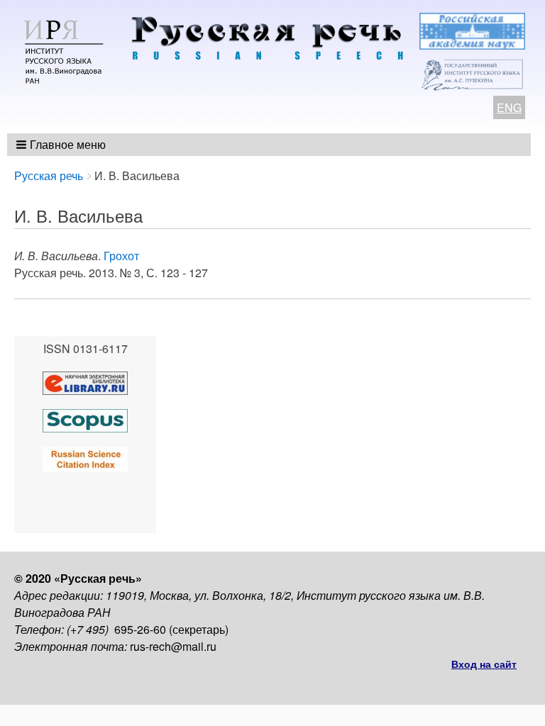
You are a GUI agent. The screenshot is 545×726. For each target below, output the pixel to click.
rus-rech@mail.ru (173, 646)
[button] (62, 144)
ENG (509, 107)
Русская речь (48, 175)
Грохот (121, 255)
